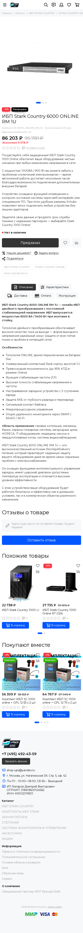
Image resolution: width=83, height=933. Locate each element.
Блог (5, 868)
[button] (38, 102)
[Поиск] (46, 5)
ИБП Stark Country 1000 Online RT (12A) (59, 611)
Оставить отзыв (41, 540)
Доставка (20, 295)
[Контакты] (54, 5)
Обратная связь (13, 873)
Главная (7, 13)
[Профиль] (61, 5)
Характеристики (57, 287)
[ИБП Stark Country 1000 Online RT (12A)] (61, 582)
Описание (26, 287)
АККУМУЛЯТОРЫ (15, 817)
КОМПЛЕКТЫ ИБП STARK (20, 811)
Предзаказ (30, 243)
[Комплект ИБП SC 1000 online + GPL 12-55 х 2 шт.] (21, 671)
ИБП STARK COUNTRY (42, 13)
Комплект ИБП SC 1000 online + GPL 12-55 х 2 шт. (19, 700)
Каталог (20, 13)
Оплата (46, 295)
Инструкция (67, 295)
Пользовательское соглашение (23, 857)
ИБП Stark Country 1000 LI (20, 610)
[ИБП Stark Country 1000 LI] (21, 582)
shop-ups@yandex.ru (21, 770)
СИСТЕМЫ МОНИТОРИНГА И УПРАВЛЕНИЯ (34, 828)
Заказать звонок (16, 761)
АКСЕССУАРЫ (12, 833)
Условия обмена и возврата (21, 862)
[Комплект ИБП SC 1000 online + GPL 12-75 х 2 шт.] (61, 671)
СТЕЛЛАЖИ (10, 822)
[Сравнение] (76, 242)
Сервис (7, 878)
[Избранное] (65, 242)
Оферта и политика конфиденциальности (31, 851)
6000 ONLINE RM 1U (16, 273)
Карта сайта (55, 906)
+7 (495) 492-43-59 (19, 754)
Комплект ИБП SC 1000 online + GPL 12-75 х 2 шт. (59, 700)
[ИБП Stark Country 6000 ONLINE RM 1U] (41, 58)
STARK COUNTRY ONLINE (50, 266)
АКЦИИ (7, 839)
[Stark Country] (14, 5)
